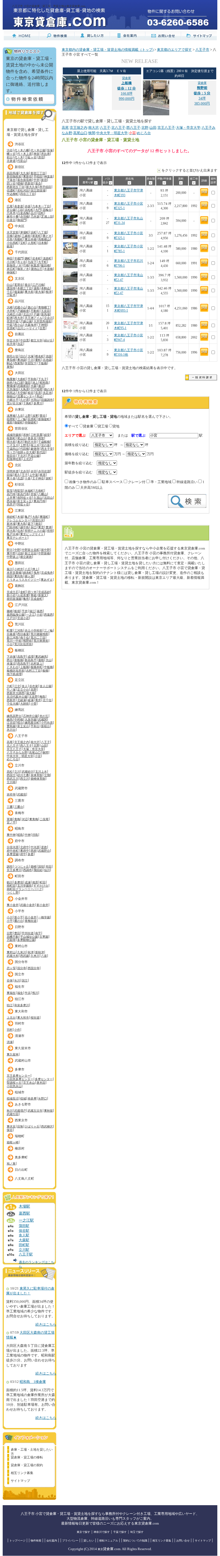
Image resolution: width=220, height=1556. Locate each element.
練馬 (10, 719)
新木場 (11, 523)
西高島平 (23, 663)
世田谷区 (21, 428)
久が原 (24, 399)
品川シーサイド (27, 328)
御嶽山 (11, 396)
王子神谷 (38, 478)
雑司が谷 (13, 356)
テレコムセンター (18, 520)
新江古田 (30, 553)
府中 (23, 854)
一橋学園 (44, 917)
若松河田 (23, 190)
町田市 (19, 876)
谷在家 (33, 686)
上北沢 (27, 459)
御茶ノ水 (23, 268)
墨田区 (19, 563)
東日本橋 (30, 239)
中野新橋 (44, 553)
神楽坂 (48, 176)
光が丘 (43, 716)
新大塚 (39, 291)
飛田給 (38, 870)
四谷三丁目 (27, 193)
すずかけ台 (41, 885)
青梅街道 (30, 920)
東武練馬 (41, 656)
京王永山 (29, 1082)
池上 (35, 382)
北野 (36, 745)
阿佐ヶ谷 (23, 504)
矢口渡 (18, 382)
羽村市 (19, 1023)
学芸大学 (13, 340)
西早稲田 (45, 186)
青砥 (33, 595)
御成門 (21, 220)
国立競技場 (38, 190)
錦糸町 (27, 572)
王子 (25, 474)
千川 (31, 359)
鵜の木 (48, 389)
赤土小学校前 (33, 630)
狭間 (45, 752)
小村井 (18, 569)
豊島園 (11, 726)
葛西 (40, 611)
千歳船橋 (44, 441)
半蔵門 (18, 258)
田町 (41, 213)
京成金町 (36, 598)
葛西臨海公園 (15, 614)
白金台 (11, 220)
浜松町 (29, 209)
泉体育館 (36, 775)
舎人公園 (46, 686)
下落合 (11, 179)
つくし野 (13, 892)
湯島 (36, 288)
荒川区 (19, 624)
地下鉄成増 (14, 674)
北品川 (27, 314)
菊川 (10, 569)
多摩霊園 (13, 854)
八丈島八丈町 (24, 1178)
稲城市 (19, 1092)
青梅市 (19, 813)
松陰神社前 (14, 459)
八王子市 (21, 736)
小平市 (19, 911)
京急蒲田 (13, 389)
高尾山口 (35, 752)
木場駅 (24, 1206)
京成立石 (13, 592)
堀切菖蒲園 (14, 598)
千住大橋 (13, 703)
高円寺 (11, 494)
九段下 (32, 261)
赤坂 (28, 206)
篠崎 (10, 611)
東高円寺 (39, 501)
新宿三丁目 (38, 173)
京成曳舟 (47, 572)
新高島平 (30, 660)
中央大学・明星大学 (20, 756)
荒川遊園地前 (39, 634)
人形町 (32, 242)
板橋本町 (36, 667)
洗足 (20, 343)
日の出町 (21, 1170)
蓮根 (41, 660)
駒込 (10, 363)
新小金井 (42, 905)
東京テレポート (17, 537)
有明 (50, 530)
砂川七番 (23, 775)
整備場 (11, 385)
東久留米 (13, 1054)
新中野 (45, 549)
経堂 (47, 434)
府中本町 (13, 850)
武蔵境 (21, 794)
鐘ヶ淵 (29, 576)
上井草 (11, 497)
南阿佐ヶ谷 (24, 497)
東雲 (41, 527)
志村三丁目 (33, 670)
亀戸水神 (13, 534)
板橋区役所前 (15, 670)
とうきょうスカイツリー (23, 579)
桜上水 (35, 445)
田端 (10, 474)
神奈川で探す (102, 1531)
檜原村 (19, 1148)
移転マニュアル (108, 1540)
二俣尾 (44, 819)
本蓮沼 (11, 663)
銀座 (10, 246)
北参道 (11, 160)
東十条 (11, 478)
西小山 (18, 324)
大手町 (42, 261)
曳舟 (36, 572)
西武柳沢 (47, 1126)
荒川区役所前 (23, 644)
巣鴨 (10, 366)
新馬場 (45, 314)
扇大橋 (30, 693)
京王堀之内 (21, 742)
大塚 (31, 356)
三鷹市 (19, 800)
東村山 (11, 952)
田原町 (32, 419)
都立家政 (26, 556)
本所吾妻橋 (14, 572)
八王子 (45, 742)
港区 (18, 200)
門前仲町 (13, 527)
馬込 (39, 396)
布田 (49, 866)
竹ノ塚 (11, 689)
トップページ (17, 1540)
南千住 (24, 637)
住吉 (20, 530)
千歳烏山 (13, 448)
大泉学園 (30, 719)
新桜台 (45, 726)
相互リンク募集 (22, 1473)
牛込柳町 (13, 193)
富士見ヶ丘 (24, 501)
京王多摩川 (14, 870)
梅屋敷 (11, 379)
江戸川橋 (38, 284)
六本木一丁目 (41, 206)
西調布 (27, 870)
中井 (36, 179)
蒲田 (28, 382)
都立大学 (36, 340)
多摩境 (18, 882)
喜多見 (32, 438)
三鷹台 (18, 806)
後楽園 (18, 291)
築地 (17, 235)
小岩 (39, 614)
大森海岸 (30, 324)
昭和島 (44, 382)
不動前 (35, 310)
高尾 (10, 742)
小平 (10, 920)
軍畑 (10, 819)
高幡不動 (13, 936)
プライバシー (70, 1540)
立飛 (47, 775)
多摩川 (38, 403)
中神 (28, 834)
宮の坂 (45, 445)
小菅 (33, 703)
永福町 (29, 490)
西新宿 (29, 183)
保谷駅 (24, 1231)
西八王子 (26, 745)
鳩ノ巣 (11, 1163)
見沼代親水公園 (17, 696)
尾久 (17, 474)
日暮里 (11, 634)
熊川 (35, 992)
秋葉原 (35, 265)
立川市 (19, 765)
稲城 (23, 1098)
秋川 (10, 1110)
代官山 (21, 160)
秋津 (31, 952)
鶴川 (10, 882)
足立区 (19, 680)
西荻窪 (18, 490)
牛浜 (28, 992)
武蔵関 (42, 719)
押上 (35, 569)
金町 (23, 592)
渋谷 (10, 150)
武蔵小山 (20, 307)
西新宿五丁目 (15, 186)
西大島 (11, 530)
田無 (20, 1126)
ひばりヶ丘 (32, 1126)
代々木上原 (24, 153)
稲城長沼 (13, 1098)
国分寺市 (21, 962)
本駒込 (45, 288)
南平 (38, 933)
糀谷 (31, 392)
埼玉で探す (137, 1531)
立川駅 (24, 1250)
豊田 (17, 933)
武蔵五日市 (35, 1110)
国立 (25, 980)
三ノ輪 (21, 419)
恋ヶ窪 (11, 968)
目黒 (42, 328)
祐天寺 (11, 343)
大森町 (21, 379)
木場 (20, 516)
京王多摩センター (18, 1075)
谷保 (10, 980)
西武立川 (13, 778)
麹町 (28, 258)
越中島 (24, 527)
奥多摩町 (21, 1157)
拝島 (35, 834)
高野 (33, 689)
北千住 (47, 700)
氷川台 (11, 729)
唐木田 (40, 1082)
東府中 (24, 850)
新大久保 (32, 186)
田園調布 (47, 399)
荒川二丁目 (38, 637)
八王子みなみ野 (17, 752)
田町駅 (24, 1245)
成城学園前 (14, 434)
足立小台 (23, 689)
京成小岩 (23, 618)
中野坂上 (13, 556)
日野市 (19, 927)
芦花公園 (33, 455)
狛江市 (19, 999)
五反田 (45, 310)
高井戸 (11, 504)
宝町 (23, 242)
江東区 (19, 510)
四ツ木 (32, 592)
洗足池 (47, 392)
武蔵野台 (44, 850)
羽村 (10, 1029)
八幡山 (42, 494)
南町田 (11, 885)
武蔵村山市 (23, 1060)
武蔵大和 (13, 955)
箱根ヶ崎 (13, 1142)
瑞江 (32, 611)
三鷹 (10, 806)
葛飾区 (19, 586)
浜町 (33, 232)
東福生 (11, 992)
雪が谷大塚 (14, 403)
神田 (10, 258)
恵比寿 (45, 153)
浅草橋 (11, 415)
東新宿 (27, 176)
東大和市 (21, 1011)
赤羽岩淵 (44, 471)
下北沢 (21, 455)
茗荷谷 (18, 284)
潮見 (38, 523)
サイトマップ (20, 1481)
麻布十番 (13, 216)
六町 (10, 686)
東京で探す (83, 1531)
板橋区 (19, 650)
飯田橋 (45, 265)
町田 (43, 882)
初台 (10, 157)
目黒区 (19, 334)
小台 (10, 644)
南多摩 (32, 1098)
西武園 (24, 955)
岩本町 (36, 258)
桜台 (20, 722)
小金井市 (21, 899)
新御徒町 (44, 419)
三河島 (18, 630)
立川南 (11, 782)
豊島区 (19, 350)
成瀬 (28, 882)
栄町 (49, 478)
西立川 (24, 778)
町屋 (10, 630)
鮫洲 (10, 317)
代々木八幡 (21, 150)
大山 (49, 660)
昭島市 (19, 828)
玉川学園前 (24, 885)
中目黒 (24, 340)
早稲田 (38, 176)
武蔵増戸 (20, 1110)
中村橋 (18, 719)
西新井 (11, 700)
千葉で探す (120, 1531)
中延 (10, 324)
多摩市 (19, 1069)
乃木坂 (35, 216)
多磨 (31, 854)
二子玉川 (13, 445)
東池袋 (21, 359)
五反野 (33, 696)
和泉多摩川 (21, 1005)
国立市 (19, 974)
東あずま (47, 579)
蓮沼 (41, 385)
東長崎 (11, 359)
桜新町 (11, 438)
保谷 (10, 1130)
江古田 (11, 722)
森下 (31, 523)
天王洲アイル (33, 317)
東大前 (29, 291)
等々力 (11, 452)
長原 (38, 392)
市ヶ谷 (21, 261)
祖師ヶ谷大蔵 (26, 452)
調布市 (19, 860)
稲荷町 (11, 419)
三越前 (26, 235)
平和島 (32, 379)
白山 (10, 284)
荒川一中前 (14, 640)
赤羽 (33, 471)
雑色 (10, 382)
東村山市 (21, 946)
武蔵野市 (21, 788)
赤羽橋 (24, 216)
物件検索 (36, 1540)
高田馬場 (13, 173)
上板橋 (24, 667)
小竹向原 (47, 722)
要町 (38, 359)
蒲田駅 (24, 1226)
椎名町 (39, 356)
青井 (38, 700)
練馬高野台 (14, 716)
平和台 (35, 726)
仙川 (47, 870)
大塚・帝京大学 (33, 749)
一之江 (30, 614)
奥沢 (20, 441)
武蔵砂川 (28, 771)
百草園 (43, 936)
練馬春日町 (32, 722)
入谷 (20, 415)
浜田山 (48, 497)
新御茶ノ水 (14, 265)
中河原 (35, 847)
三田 (20, 209)
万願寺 (11, 939)
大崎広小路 (14, 314)
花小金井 (30, 917)
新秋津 (39, 952)
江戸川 (11, 618)
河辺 (25, 819)
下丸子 (42, 379)
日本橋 (42, 242)
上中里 (33, 474)
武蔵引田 (13, 1114)
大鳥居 (24, 389)
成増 (31, 656)
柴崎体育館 (38, 778)
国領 (41, 866)
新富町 (36, 235)
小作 (17, 1029)
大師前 (24, 703)
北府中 (24, 847)
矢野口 (42, 1098)
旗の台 (32, 307)
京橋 (10, 235)
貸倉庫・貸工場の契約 (27, 1465)
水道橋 (48, 268)
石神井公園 (30, 716)
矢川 (17, 980)
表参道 (18, 206)
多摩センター (44, 1079)
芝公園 (11, 209)
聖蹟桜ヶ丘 (14, 1082)
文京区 (19, 278)
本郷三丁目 (24, 288)
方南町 (39, 490)
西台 (10, 660)
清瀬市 (19, 1036)
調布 (10, 866)
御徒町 (18, 422)
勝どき (47, 235)
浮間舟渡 (13, 471)
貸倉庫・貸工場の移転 (27, 1457)
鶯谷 (43, 415)
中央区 (19, 226)
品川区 (19, 301)
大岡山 (35, 399)
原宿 (41, 157)
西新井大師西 (15, 693)
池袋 (49, 356)
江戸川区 (21, 605)
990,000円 (126, 99)
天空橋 (21, 392)
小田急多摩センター (20, 1079)
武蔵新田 (23, 385)
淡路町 (47, 258)
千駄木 (11, 295)
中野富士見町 (30, 549)
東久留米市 (23, 1048)
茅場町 (24, 232)
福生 (20, 992)
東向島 (18, 576)
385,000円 (202, 103)
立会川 (48, 317)
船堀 (17, 611)
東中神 (11, 834)
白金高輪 (23, 213)
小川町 (11, 261)
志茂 (20, 478)
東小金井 (13, 905)
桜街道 (35, 1017)
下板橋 (42, 363)
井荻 (33, 494)
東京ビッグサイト (32, 534)
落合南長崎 (24, 179)
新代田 (40, 452)
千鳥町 (27, 403)
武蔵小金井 (27, 905)
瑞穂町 (19, 1136)
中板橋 (48, 667)
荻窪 (10, 490)
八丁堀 (42, 232)
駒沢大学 (30, 441)
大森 (33, 385)
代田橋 (24, 448)
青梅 (17, 819)
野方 (10, 549)
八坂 (44, 955)
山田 (44, 745)
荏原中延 (13, 321)
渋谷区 (19, 144)
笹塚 (50, 150)
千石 (10, 291)
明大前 (11, 441)
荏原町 (11, 328)
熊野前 (27, 640)
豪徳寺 (35, 448)
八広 (28, 569)
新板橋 (18, 660)
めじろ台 (13, 759)
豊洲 (49, 527)
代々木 (18, 157)
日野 (10, 933)
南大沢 (35, 742)
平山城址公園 (29, 936)
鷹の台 (18, 920)
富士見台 (23, 726)
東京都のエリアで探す (174, 50)
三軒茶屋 (36, 434)
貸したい (88, 1540)
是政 (44, 847)
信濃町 (11, 190)
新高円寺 (23, 494)
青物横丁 (44, 307)
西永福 (11, 501)
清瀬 (10, 1042)
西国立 (11, 775)
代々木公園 (38, 150)
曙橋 (20, 183)
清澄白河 (38, 520)
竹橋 (26, 265)
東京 (100, 1549)
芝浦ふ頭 (47, 216)
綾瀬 (31, 700)
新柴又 (42, 595)
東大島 (21, 523)
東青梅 (33, 819)
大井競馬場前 (42, 321)
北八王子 (13, 745)
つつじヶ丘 (21, 866)
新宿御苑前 (14, 176)
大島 (35, 516)
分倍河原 (13, 847)
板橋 (45, 670)
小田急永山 (14, 1086)
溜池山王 (36, 268)
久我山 (38, 497)
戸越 (36, 314)
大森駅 (24, 1240)
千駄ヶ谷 (30, 157)
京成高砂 (44, 592)
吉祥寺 (11, 794)
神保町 (11, 272)
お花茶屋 (23, 595)
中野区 (19, 543)
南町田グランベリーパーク (24, 889)
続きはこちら (45, 1324)
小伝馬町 (13, 242)
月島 (10, 239)
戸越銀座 (23, 310)
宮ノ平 (11, 822)
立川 (17, 771)
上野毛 (24, 445)
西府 (33, 850)
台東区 (19, 409)
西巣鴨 (18, 363)
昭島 (20, 834)
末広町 (11, 268)
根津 (49, 291)
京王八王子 (14, 749)
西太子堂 (47, 448)
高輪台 (47, 209)
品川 (33, 213)
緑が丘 (48, 340)
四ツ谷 (11, 183)
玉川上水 (41, 771)
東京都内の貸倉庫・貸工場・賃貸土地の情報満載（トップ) (107, 50)
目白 (23, 356)
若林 (26, 434)
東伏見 (11, 1126)
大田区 (19, 373)
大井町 (11, 310)
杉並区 (19, 484)
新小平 (18, 917)
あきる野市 (23, 1104)
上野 (28, 415)
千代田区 (21, 252)
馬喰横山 (44, 239)
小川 (10, 917)
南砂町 (11, 516)
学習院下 (30, 363)
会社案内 (51, 1540)
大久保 (24, 173)
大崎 (10, 307)
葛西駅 (24, 1213)
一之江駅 (26, 1220)
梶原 (43, 474)
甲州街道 (28, 933)
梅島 (42, 696)
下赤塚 (11, 656)
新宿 (44, 179)
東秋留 (48, 1110)
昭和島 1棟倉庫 (33, 1382)
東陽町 (44, 516)
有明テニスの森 (35, 530)
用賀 (41, 438)
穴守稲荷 (36, 389)
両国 (10, 576)
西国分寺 (33, 968)
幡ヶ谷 (11, 153)
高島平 (21, 656)
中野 (17, 549)
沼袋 (20, 553)
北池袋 (47, 359)
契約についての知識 (135, 1540)
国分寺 (21, 968)
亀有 (26, 598)
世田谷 (11, 455)
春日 (28, 284)
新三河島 (13, 637)
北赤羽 (24, 471)
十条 (28, 478)
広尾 (10, 206)
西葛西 (48, 614)
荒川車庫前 (41, 640)
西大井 (18, 317)
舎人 (25, 686)
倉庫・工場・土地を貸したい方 (32, 1450)
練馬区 (19, 710)
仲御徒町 (30, 422)
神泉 (36, 153)
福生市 (19, 986)
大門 (38, 209)
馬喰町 (18, 239)
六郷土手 (13, 399)
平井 (25, 611)
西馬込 (11, 392)
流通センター (26, 396)
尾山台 (21, 438)
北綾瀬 (21, 700)
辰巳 (33, 527)
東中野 (11, 553)
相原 (35, 882)
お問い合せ (183, 1540)
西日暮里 (23, 634)
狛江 (10, 1005)
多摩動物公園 (26, 939)
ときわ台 (13, 667)
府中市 (19, 841)
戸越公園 (26, 321)
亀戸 (28, 516)
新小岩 (11, 595)
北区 (18, 465)
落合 (38, 183)
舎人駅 (24, 1235)
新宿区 (19, 167)
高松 (10, 771)
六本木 (11, 213)
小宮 (38, 756)
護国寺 (11, 288)
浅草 (35, 415)
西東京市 (21, 1120)
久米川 (21, 952)
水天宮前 (13, 232)
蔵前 (10, 422)
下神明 (42, 324)
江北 (17, 686)
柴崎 (33, 866)
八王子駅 (26, 1254)
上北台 (11, 1017)
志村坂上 (36, 663)
